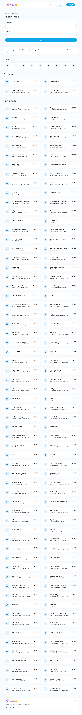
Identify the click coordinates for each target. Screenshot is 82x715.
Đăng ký (71, 5)
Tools (51, 5)
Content (9, 22)
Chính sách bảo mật (24, 708)
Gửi (41, 40)
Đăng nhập (61, 5)
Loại (8, 32)
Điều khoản (12, 708)
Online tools (7, 13)
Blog (6, 708)
